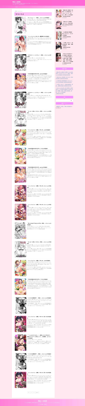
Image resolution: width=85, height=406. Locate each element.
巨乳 (32, 20)
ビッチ (41, 76)
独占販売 (45, 95)
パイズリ (38, 76)
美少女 (50, 115)
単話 (45, 19)
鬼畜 (32, 134)
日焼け (30, 172)
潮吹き (38, 20)
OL (33, 75)
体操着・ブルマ (42, 208)
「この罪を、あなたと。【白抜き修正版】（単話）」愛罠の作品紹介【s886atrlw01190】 (64, 85)
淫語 (29, 192)
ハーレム (35, 76)
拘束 (49, 77)
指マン (40, 115)
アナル (46, 75)
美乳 (50, 133)
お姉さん (36, 75)
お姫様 (37, 131)
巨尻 (33, 20)
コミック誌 (49, 319)
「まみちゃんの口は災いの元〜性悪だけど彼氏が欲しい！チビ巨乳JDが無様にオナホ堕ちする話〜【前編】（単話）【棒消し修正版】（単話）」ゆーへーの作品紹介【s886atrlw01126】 (67, 58)
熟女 (36, 78)
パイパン (31, 320)
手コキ (47, 77)
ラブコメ (45, 151)
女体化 (32, 77)
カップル (34, 188)
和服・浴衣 (33, 133)
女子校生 (48, 19)
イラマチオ (35, 37)
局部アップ (38, 133)
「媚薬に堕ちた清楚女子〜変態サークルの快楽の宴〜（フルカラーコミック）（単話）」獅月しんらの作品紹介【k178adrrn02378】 (67, 13)
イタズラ (48, 299)
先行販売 (39, 19)
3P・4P (34, 131)
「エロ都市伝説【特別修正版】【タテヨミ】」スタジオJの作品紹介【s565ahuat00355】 (64, 81)
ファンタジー (43, 132)
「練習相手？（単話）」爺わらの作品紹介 (63, 106)
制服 (44, 19)
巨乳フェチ (42, 191)
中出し (49, 37)
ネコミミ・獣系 (31, 76)
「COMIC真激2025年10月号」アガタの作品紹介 (37, 148)
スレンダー (31, 132)
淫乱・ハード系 (33, 78)
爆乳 (40, 20)
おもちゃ (37, 299)
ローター (48, 151)
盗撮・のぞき (40, 78)
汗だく (36, 20)
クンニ (28, 132)
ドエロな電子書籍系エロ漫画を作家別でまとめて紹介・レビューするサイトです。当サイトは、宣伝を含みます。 (42, 402)
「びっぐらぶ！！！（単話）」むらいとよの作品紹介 (38, 17)
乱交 (49, 76)
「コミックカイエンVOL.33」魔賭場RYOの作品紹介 (38, 36)
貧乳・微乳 (38, 301)
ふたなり (40, 280)
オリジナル (30, 300)
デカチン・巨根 (35, 19)
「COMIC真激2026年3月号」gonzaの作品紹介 (37, 73)
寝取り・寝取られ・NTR (46, 152)
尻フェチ (36, 191)
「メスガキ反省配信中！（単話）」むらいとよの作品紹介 (39, 298)
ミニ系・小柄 (42, 300)
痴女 (42, 20)
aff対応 (34, 299)
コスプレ (45, 319)
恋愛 (45, 77)
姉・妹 (38, 152)
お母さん (39, 75)
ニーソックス (35, 114)
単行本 (39, 339)
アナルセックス (43, 131)
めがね (43, 280)
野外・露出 (47, 78)
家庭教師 (38, 77)
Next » (37, 392)
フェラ (43, 37)
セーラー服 (33, 151)
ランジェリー (35, 208)
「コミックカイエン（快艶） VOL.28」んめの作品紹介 (38, 129)
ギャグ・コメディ (49, 131)
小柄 (36, 133)
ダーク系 (41, 188)
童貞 (44, 20)
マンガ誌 (46, 37)
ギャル (38, 37)
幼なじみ (42, 77)
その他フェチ (43, 75)
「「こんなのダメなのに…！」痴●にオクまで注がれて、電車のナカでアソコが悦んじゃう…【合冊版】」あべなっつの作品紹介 (39, 337)
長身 (45, 20)
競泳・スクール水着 (34, 323)
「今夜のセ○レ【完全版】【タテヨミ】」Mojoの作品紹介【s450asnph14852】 (67, 23)
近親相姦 (43, 78)
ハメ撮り (40, 37)
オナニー (49, 75)
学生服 (30, 20)
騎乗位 (28, 40)
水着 (29, 78)
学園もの (41, 152)
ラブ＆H (41, 114)
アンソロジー (36, 339)
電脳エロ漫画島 (16, 2)
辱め (30, 134)
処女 (42, 19)
